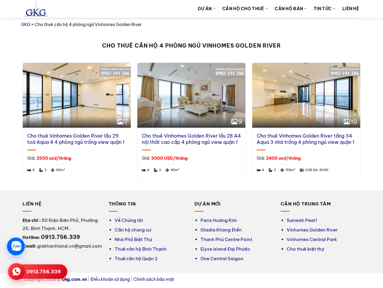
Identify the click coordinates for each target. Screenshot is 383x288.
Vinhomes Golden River (312, 230)
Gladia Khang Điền (221, 230)
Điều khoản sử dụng (110, 279)
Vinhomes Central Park (312, 239)
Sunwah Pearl (302, 220)
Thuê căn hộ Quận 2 (136, 258)
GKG (25, 24)
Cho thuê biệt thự (305, 249)
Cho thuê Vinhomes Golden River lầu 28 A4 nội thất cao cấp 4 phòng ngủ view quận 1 (191, 139)
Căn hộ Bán (289, 8)
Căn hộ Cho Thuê (243, 8)
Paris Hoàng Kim (218, 220)
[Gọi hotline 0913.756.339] (16, 272)
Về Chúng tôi (129, 220)
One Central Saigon (222, 258)
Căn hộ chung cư (133, 230)
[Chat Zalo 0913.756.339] (15, 246)
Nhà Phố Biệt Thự (133, 239)
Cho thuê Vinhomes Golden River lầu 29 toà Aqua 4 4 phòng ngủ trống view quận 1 (75, 139)
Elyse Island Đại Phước (225, 249)
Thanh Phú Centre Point (226, 239)
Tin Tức (323, 8)
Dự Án (205, 8)
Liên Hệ (350, 8)
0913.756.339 (43, 272)
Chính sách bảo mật (153, 279)
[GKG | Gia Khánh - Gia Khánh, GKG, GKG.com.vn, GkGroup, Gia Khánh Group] (36, 9)
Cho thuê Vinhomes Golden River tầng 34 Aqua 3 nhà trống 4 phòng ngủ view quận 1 (305, 139)
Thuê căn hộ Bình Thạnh (141, 249)
